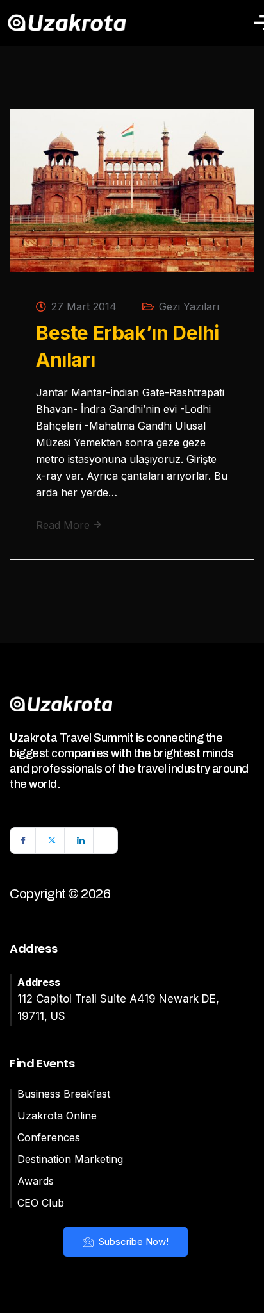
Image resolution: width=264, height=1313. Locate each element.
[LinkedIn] (81, 840)
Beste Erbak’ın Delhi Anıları (127, 346)
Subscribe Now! (132, 1241)
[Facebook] (23, 840)
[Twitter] (52, 840)
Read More (64, 525)
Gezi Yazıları (189, 306)
